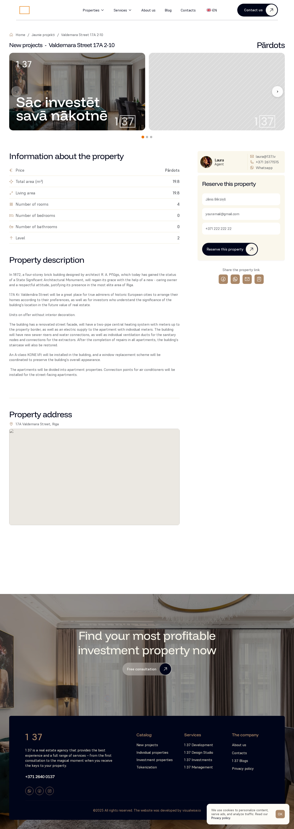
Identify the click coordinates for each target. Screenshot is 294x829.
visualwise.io (191, 810)
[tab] (142, 137)
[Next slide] (277, 91)
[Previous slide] (16, 91)
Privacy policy (220, 818)
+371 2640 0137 (40, 776)
